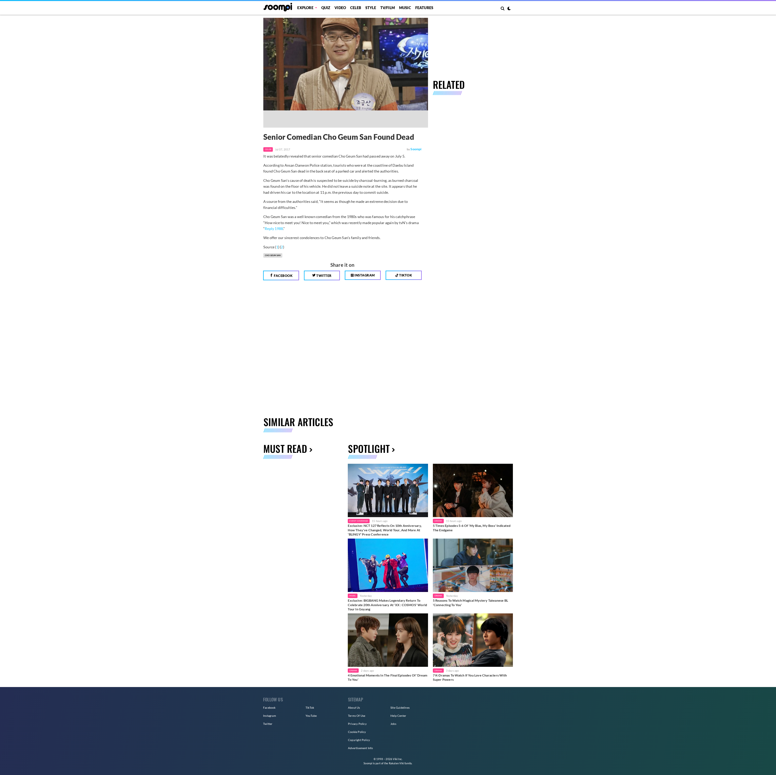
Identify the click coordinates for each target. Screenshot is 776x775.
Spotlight (369, 448)
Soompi (415, 149)
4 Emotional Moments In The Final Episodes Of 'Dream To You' (387, 677)
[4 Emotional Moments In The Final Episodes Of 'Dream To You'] (388, 640)
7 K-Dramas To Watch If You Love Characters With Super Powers (470, 677)
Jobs (393, 723)
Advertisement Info (360, 748)
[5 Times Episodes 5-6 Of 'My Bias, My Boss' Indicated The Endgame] (473, 490)
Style (370, 7)
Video (340, 7)
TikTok (310, 707)
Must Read (285, 448)
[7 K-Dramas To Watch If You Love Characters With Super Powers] (473, 640)
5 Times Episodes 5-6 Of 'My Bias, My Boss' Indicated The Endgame (471, 528)
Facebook (283, 275)
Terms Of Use (356, 715)
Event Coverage (358, 521)
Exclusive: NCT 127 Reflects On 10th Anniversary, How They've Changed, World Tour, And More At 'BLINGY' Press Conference (385, 530)
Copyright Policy (359, 740)
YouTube (311, 715)
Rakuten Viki (396, 763)
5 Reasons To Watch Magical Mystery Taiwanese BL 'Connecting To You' (470, 602)
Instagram (364, 275)
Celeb (355, 7)
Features (424, 7)
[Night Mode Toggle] (509, 9)
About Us (354, 707)
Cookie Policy (357, 732)
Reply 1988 (274, 228)
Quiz (325, 7)
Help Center (398, 715)
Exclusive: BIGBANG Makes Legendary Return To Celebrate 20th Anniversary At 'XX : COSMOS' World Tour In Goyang (387, 604)
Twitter (324, 275)
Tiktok (405, 275)
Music (405, 7)
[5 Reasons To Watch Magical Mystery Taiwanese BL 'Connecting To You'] (473, 565)
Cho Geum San (273, 255)
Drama (438, 521)
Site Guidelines (400, 707)
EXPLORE (305, 7)
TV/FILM (387, 7)
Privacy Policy (357, 723)
